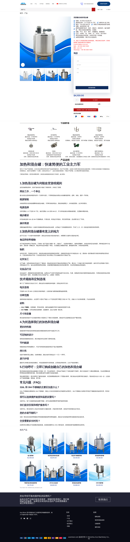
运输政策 (97, 523)
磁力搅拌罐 (30, 455)
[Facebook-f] (21, 518)
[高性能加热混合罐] (76, 470)
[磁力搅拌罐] (30, 443)
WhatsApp (103, 3)
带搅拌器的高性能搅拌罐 (30, 483)
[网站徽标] (23, 3)
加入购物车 (95, 100)
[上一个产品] (106, 13)
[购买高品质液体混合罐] (53, 443)
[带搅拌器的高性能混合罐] (30, 470)
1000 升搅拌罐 (99, 483)
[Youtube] (24, 518)
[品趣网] (27, 518)
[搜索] (93, 9)
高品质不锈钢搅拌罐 (76, 455)
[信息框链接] (87, 4)
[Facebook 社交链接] (102, 104)
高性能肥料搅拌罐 (99, 455)
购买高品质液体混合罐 (53, 455)
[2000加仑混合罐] (53, 470)
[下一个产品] (109, 13)
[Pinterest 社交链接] (106, 104)
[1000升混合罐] (99, 470)
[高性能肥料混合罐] (99, 443)
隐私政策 (97, 516)
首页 (21, 13)
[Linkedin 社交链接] (108, 104)
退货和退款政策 (99, 520)
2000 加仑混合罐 (53, 483)
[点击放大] (23, 65)
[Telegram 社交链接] (110, 104)
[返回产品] (107, 13)
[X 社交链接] (104, 104)
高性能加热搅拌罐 (76, 483)
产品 (25, 13)
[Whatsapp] (30, 518)
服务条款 (97, 527)
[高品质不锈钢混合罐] (76, 443)
